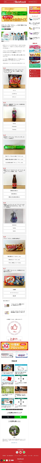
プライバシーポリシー (18, 455)
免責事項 (25, 455)
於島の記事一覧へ (14, 442)
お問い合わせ (36, 455)
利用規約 (4, 455)
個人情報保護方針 (10, 455)
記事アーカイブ (34, 73)
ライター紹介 (34, 70)
